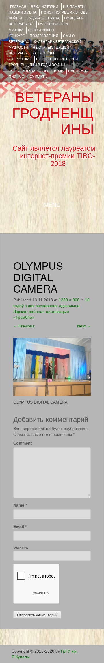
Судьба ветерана (43, 18)
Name (18, 505)
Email (18, 526)
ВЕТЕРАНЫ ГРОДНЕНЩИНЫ (53, 113)
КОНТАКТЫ (38, 77)
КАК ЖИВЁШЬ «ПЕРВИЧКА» (32, 56)
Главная (18, 7)
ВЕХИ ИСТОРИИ (44, 7)
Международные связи (40, 71)
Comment (22, 443)
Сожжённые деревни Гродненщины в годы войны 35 (43, 65)
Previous (23, 326)
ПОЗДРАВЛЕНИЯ (44, 36)
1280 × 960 (69, 300)
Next (84, 326)
